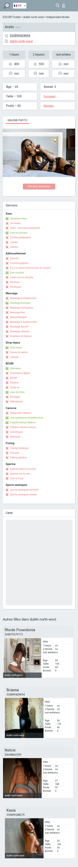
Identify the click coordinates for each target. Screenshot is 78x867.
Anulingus (15, 286)
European (49, 96)
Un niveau (15, 223)
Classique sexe (18, 218)
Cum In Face (16, 478)
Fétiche (14, 246)
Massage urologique (21, 307)
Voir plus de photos (39, 186)
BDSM (13, 377)
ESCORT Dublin (12, 17)
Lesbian (14, 357)
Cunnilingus (16, 431)
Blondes (49, 106)
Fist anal (14, 452)
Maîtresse (15, 368)
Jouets (14, 242)
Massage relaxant (19, 331)
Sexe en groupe (18, 232)
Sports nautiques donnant (24, 489)
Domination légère (20, 373)
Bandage (15, 396)
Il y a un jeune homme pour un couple (30, 267)
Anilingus (15, 436)
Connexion (64, 4)
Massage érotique (20, 302)
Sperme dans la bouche (23, 468)
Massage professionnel (23, 298)
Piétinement (16, 401)
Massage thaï (17, 312)
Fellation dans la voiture (23, 427)
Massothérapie (18, 317)
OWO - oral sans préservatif (25, 228)
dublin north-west (33, 17)
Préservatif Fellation (20, 412)
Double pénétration (20, 237)
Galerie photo (17, 120)
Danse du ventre (19, 352)
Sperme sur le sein (20, 473)
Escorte (14, 258)
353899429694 (20, 35)
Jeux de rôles (17, 392)
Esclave (14, 382)
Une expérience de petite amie (26, 417)
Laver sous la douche (21, 277)
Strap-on (15, 387)
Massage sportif (19, 326)
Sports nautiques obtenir (23, 494)
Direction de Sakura (20, 336)
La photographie (19, 263)
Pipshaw (14, 282)
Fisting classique (19, 448)
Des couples (17, 272)
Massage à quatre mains (23, 321)
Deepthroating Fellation (23, 422)
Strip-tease (16, 347)
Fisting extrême (18, 457)
